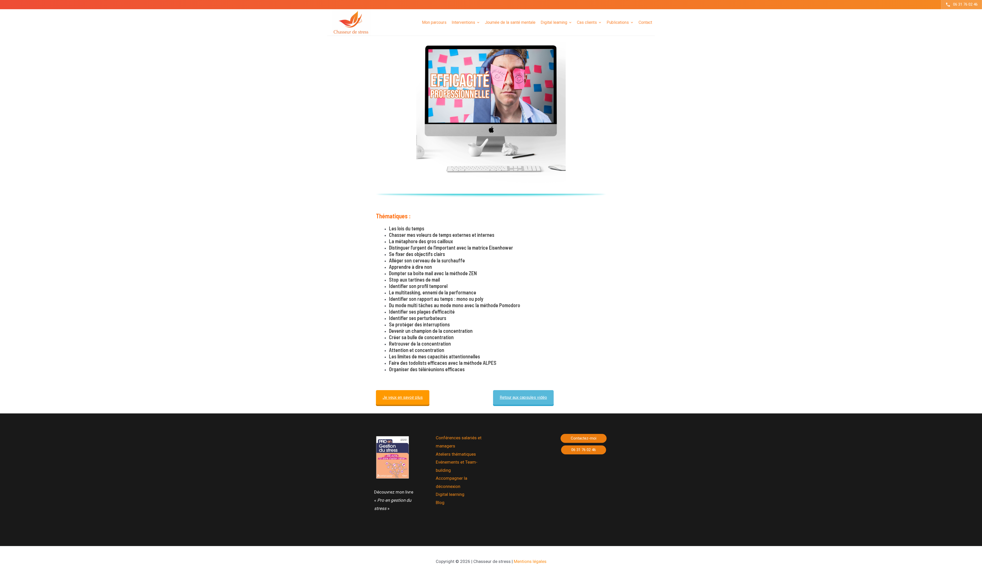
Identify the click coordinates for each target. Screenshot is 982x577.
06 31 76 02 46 (965, 4)
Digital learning (450, 494)
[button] (584, 438)
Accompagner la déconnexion (451, 482)
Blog (440, 502)
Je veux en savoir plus (403, 397)
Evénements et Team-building (456, 466)
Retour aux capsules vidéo (523, 397)
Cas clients (587, 22)
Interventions (463, 22)
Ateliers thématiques (456, 454)
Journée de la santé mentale (510, 22)
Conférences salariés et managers (459, 441)
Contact (645, 22)
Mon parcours (434, 22)
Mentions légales (530, 561)
